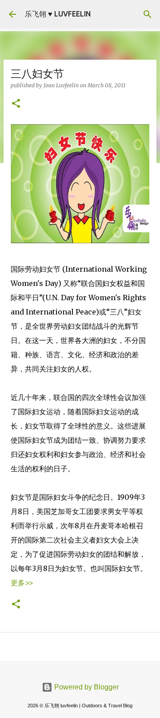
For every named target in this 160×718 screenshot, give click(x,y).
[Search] (147, 14)
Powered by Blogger (85, 687)
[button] (16, 104)
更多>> (22, 582)
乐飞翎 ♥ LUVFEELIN (58, 14)
